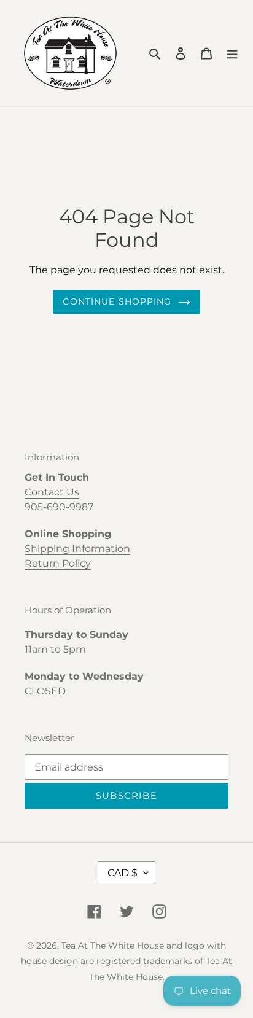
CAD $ (122, 873)
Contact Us (52, 492)
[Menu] (232, 53)
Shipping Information (77, 548)
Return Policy (58, 563)
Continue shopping (117, 301)
